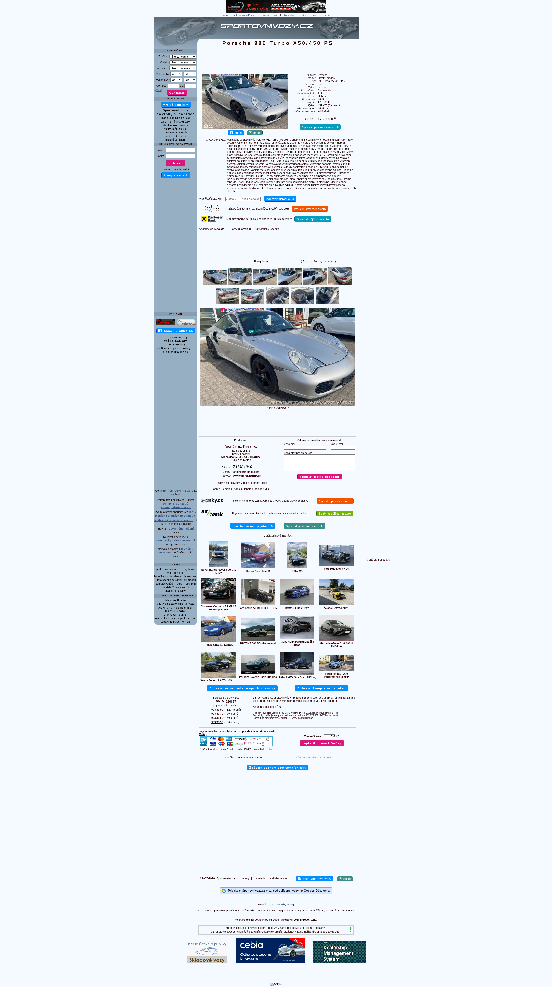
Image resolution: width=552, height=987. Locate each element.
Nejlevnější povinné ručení (173, 520)
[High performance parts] (276, 12)
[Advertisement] (378, 81)
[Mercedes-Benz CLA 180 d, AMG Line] (336, 640)
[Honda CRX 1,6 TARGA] (219, 641)
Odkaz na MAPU (241, 460)
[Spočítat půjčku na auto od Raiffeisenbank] (212, 220)
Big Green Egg (269, 15)
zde (337, 931)
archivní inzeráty (175, 121)
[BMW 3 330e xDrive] (297, 605)
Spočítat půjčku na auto (320, 127)
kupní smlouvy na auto (176, 490)
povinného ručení (181, 528)
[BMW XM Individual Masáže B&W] (297, 638)
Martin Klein (175, 600)
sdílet (237, 132)
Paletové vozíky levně (281, 904)
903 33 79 (217, 713)
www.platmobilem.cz (302, 718)
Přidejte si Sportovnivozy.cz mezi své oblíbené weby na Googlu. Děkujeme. (278, 890)
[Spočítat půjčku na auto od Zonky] (212, 502)
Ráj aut (326, 15)
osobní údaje (265, 927)
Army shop (289, 15)
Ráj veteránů (309, 15)
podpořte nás (176, 136)
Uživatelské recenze (267, 228)
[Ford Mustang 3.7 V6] (336, 565)
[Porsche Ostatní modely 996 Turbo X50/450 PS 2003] (277, 405)
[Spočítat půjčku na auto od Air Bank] (212, 515)
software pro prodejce (175, 348)
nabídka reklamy (280, 878)
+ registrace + (176, 175)
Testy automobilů (241, 228)
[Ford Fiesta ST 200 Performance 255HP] (336, 670)
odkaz (284, 718)
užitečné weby (176, 337)
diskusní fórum (176, 125)
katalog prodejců (175, 118)
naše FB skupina (177, 331)
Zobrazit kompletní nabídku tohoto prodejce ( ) (241, 488)
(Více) (158, 90)
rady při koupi (176, 128)
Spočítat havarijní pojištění (252, 526)
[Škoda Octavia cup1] (336, 605)
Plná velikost (277, 407)
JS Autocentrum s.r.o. (175, 603)
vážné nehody (175, 340)
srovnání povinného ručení (175, 540)
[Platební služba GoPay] (236, 746)
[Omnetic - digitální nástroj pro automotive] (339, 962)
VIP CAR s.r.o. (176, 614)
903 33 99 (217, 709)
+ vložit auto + (175, 104)
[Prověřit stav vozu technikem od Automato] (212, 211)
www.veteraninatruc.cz (247, 476)
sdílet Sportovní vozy (316, 878)
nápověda (260, 878)
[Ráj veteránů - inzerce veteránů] (186, 325)
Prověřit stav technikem (310, 209)
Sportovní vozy (176, 110)
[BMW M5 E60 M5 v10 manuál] (258, 640)
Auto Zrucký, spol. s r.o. (176, 618)
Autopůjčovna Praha (243, 15)
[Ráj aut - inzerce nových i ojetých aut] (165, 325)
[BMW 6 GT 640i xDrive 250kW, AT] (297, 674)
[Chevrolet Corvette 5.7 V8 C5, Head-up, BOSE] (219, 603)
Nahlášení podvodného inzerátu (243, 757)
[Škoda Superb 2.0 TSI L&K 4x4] (219, 677)
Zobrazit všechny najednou (318, 261)
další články (175, 591)
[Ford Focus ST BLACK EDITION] (258, 605)
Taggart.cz (283, 910)
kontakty (244, 878)
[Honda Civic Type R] (258, 568)
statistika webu (176, 351)
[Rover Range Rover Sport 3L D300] (218, 566)
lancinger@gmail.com (246, 471)
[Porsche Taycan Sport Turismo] (258, 674)
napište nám (175, 139)
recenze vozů (176, 132)
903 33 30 (217, 722)
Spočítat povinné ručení (304, 526)
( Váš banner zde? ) (378, 559)
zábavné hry (175, 344)
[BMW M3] (297, 568)
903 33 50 (217, 717)
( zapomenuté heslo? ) (176, 169)
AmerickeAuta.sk (175, 622)
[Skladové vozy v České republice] (207, 962)
